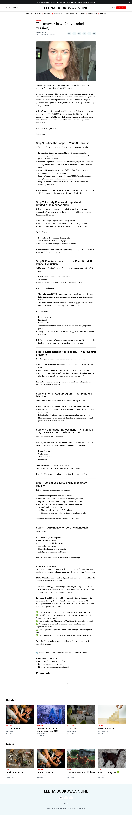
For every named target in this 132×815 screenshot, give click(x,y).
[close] (129, 2)
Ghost (78, 808)
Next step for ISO (106, 728)
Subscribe (121, 8)
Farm (7, 769)
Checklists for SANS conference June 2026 (47, 729)
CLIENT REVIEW (14, 728)
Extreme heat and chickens (81, 772)
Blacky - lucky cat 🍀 (108, 772)
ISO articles (58, 13)
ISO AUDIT (39, 20)
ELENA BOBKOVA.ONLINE (66, 8)
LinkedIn (38, 13)
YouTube (103, 13)
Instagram (47, 13)
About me (29, 13)
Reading (82, 13)
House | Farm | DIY (71, 13)
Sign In (112, 8)
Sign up (66, 803)
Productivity (92, 13)
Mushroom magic (14, 772)
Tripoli (83, 808)
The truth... (73, 728)
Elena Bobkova (41, 32)
